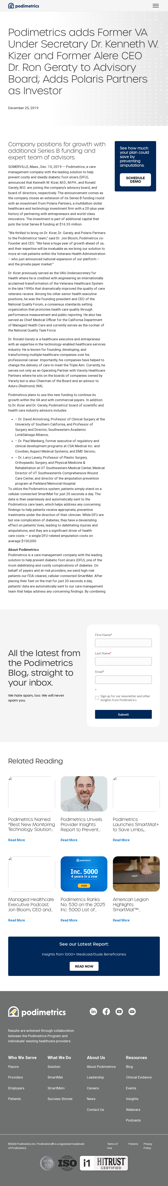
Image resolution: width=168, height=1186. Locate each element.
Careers (93, 1088)
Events (131, 1088)
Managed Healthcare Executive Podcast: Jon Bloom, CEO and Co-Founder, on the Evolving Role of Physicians (31, 904)
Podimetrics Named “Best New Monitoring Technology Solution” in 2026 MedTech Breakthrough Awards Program (31, 824)
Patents (133, 1143)
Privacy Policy (148, 1146)
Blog (129, 1067)
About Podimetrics (101, 1067)
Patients (14, 1099)
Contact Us (95, 1110)
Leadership (95, 1077)
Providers (15, 1077)
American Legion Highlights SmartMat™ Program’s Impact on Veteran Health (135, 904)
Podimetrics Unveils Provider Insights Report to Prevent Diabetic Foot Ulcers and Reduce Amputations (82, 824)
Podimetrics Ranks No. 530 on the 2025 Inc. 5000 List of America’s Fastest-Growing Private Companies (83, 904)
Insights (132, 1099)
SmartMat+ (56, 1088)
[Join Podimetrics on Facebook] (106, 1011)
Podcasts (133, 1120)
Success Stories (60, 1099)
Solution (54, 1067)
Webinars (133, 1110)
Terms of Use (112, 1146)
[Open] (156, 6)
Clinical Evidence (139, 1077)
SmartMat (55, 1077)
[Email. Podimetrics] (132, 1011)
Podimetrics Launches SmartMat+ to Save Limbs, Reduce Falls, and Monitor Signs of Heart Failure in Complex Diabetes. (136, 824)
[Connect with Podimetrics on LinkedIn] (93, 1011)
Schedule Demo (135, 179)
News (91, 1099)
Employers (16, 1088)
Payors (13, 1067)
